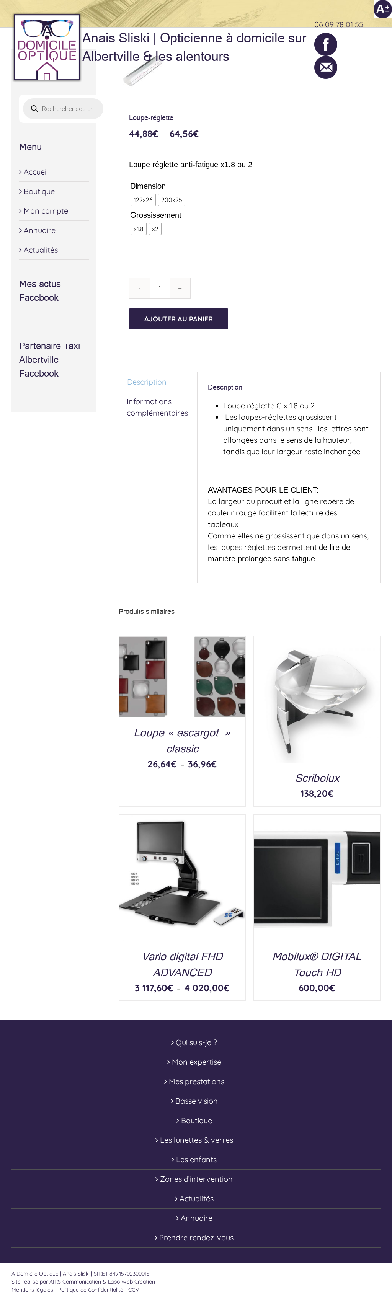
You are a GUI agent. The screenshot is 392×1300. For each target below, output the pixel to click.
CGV (133, 1289)
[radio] (143, 200)
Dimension (148, 186)
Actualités (41, 249)
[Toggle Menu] (374, 47)
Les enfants (196, 1159)
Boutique (39, 191)
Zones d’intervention (196, 1179)
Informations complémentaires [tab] (157, 407)
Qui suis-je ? (196, 1042)
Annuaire (40, 230)
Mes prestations (196, 1081)
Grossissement (155, 215)
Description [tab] (147, 382)
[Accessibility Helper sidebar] (383, 9)
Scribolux (317, 778)
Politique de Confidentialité (90, 1289)
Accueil (36, 171)
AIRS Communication (76, 1281)
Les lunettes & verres (196, 1140)
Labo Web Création (131, 1281)
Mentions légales (32, 1289)
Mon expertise (196, 1062)
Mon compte (46, 210)
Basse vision (196, 1101)
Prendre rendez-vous (196, 1237)
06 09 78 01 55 (338, 24)
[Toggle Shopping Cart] (343, 47)
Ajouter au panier (178, 319)
